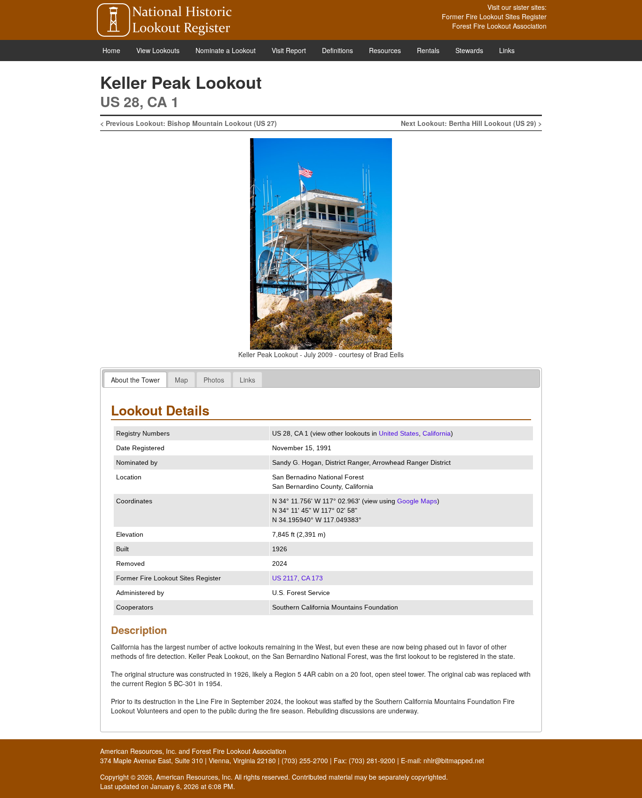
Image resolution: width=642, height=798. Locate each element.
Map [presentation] (181, 379)
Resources (385, 50)
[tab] (135, 379)
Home (111, 50)
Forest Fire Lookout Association (499, 26)
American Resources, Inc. (138, 751)
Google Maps (417, 501)
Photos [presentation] (214, 379)
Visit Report (289, 50)
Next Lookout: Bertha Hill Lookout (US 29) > (471, 123)
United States (399, 433)
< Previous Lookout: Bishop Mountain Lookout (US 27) (188, 123)
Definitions (337, 50)
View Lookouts (158, 50)
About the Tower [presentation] (135, 379)
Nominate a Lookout (226, 50)
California (437, 433)
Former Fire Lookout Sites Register (494, 16)
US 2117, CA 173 (297, 578)
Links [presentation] (247, 379)
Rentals (428, 50)
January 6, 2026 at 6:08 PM (191, 786)
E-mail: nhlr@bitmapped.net (442, 760)
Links (507, 50)
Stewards (469, 50)
